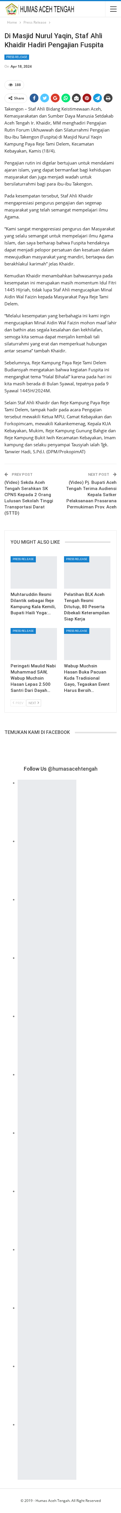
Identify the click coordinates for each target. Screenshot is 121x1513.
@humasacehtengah (73, 769)
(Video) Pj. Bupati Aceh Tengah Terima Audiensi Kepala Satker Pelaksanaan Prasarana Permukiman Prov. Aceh (91, 495)
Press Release (16, 57)
